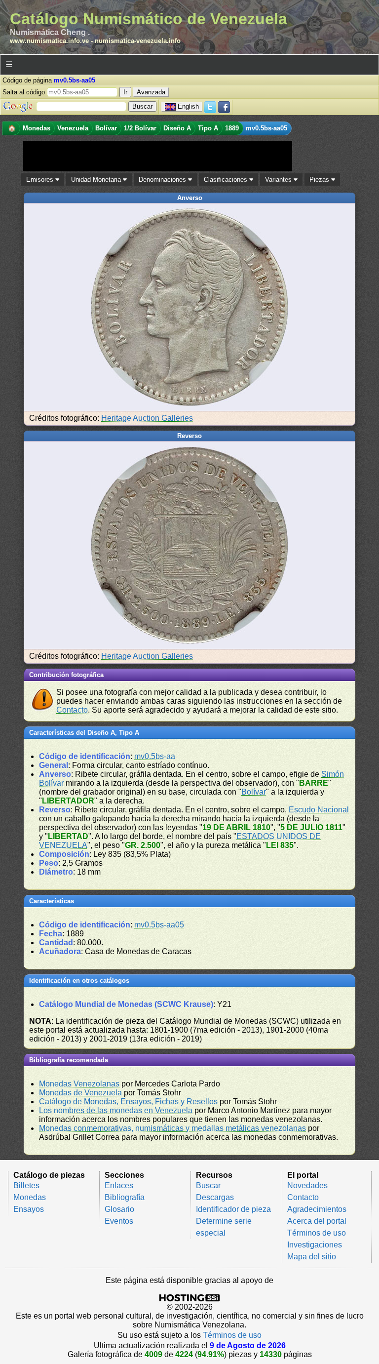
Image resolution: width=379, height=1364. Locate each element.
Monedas (29, 1197)
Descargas (215, 1197)
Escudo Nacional (319, 809)
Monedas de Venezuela (80, 1092)
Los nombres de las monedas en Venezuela (115, 1110)
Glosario (119, 1209)
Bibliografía (125, 1197)
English (188, 106)
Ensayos (28, 1209)
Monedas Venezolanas (79, 1084)
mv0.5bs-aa (154, 756)
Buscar (208, 1185)
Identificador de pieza (233, 1209)
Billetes (26, 1185)
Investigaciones (314, 1245)
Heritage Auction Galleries (147, 418)
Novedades (307, 1185)
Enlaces (119, 1185)
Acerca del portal (316, 1221)
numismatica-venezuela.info (138, 40)
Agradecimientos (316, 1209)
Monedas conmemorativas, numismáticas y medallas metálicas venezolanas (172, 1128)
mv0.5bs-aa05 (159, 925)
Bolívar (253, 792)
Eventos (119, 1221)
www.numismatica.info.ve (49, 40)
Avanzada (151, 92)
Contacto (72, 710)
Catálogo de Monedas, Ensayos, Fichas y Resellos (128, 1101)
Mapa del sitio (311, 1256)
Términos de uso (316, 1233)
